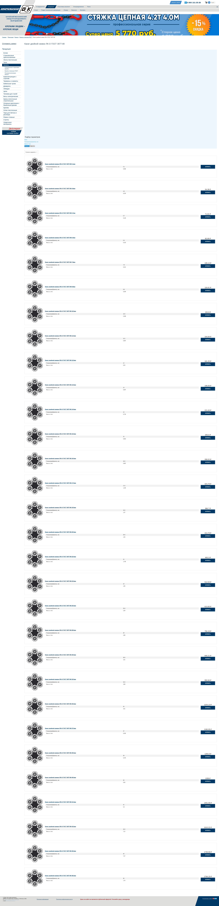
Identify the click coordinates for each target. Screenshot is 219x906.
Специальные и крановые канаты (12, 68)
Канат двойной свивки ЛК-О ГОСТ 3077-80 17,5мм (60, 483)
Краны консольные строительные (10, 100)
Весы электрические (10, 96)
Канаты (6, 65)
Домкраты (7, 86)
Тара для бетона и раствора (10, 114)
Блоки (5, 53)
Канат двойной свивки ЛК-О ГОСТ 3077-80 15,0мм (60, 434)
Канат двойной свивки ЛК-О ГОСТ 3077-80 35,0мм (60, 704)
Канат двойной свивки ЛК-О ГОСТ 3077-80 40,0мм (60, 777)
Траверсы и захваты (10, 81)
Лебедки (6, 89)
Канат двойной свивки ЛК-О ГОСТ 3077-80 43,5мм (60, 826)
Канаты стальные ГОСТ (11, 71)
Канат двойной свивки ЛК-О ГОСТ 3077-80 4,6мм (60, 188)
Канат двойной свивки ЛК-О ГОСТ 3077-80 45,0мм (60, 851)
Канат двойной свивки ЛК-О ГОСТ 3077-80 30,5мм (60, 655)
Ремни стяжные (9, 117)
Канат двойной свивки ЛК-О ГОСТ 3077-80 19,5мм (60, 507)
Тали (5, 62)
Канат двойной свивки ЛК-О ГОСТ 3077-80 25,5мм (60, 605)
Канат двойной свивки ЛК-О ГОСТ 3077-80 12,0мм (60, 360)
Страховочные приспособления (9, 56)
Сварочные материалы (7, 123)
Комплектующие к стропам (9, 77)
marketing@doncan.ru (10, 900)
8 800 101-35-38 (194, 3)
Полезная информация (43, 899)
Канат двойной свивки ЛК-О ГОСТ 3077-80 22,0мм (60, 556)
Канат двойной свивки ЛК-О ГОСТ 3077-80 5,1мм (60, 164)
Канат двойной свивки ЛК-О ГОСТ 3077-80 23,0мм (60, 581)
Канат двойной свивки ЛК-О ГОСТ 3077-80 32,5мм (60, 679)
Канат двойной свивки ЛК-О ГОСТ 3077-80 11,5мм (60, 336)
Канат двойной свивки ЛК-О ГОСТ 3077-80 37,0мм (60, 728)
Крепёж (6, 108)
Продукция (51, 6)
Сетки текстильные (10, 110)
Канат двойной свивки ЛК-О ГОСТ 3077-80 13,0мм (60, 385)
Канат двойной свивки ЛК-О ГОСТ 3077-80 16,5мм (60, 458)
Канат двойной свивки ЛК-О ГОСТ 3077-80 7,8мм (60, 262)
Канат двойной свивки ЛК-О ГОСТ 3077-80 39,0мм (60, 753)
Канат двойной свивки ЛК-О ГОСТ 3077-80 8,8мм (60, 286)
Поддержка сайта (207, 898)
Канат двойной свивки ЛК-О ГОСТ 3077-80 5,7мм (60, 213)
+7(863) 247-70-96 (15, 899)
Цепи (5, 91)
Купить (208, 167)
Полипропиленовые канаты (10, 73)
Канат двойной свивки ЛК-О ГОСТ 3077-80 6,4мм (60, 237)
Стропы (6, 120)
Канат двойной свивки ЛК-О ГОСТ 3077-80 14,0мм (60, 409)
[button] (120, 34)
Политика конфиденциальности (64, 899)
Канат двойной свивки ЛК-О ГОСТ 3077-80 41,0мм (60, 802)
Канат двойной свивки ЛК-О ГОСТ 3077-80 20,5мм (60, 532)
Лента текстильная (10, 60)
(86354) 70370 (7, 899)
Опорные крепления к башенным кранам (11, 104)
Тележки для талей (10, 94)
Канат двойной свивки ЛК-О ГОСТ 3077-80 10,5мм (60, 311)
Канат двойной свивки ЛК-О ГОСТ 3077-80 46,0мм (60, 875)
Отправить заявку (9, 44)
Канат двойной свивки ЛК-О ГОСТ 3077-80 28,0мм (60, 630)
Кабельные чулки (9, 83)
